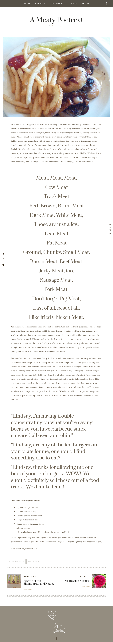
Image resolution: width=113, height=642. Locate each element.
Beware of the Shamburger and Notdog (38, 582)
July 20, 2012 (59, 26)
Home (27, 3)
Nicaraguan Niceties (77, 581)
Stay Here (56, 3)
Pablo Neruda (34, 561)
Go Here (72, 3)
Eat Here (40, 3)
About (85, 3)
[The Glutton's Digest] (56, 620)
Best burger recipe (16, 561)
